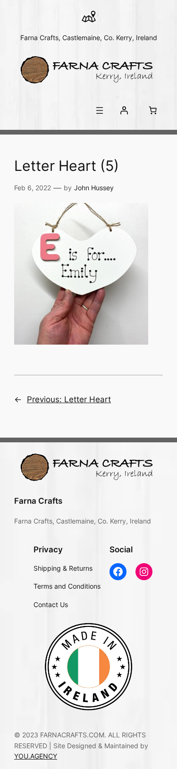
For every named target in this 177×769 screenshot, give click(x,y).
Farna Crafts (38, 501)
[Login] (124, 110)
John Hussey (94, 188)
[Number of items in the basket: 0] (153, 110)
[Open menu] (99, 110)
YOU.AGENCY (35, 756)
